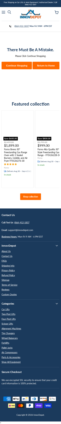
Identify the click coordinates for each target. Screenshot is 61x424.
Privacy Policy (8, 270)
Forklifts (5, 343)
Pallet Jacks (7, 347)
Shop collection (30, 196)
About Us (6, 251)
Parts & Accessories (11, 357)
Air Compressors (9, 352)
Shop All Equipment (11, 362)
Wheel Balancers (10, 338)
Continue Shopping (16, 65)
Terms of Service (9, 285)
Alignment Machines (11, 328)
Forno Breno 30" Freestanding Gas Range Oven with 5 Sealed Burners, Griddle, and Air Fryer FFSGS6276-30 (16, 155)
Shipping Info (8, 265)
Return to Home (46, 65)
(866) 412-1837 (21, 26)
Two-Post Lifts (8, 314)
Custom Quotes (9, 294)
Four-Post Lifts (9, 319)
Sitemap (5, 280)
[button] (10, 164)
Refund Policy (8, 275)
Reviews (5, 289)
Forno (6, 168)
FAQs (4, 261)
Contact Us (7, 256)
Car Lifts (6, 309)
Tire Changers (8, 333)
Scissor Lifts (7, 323)
